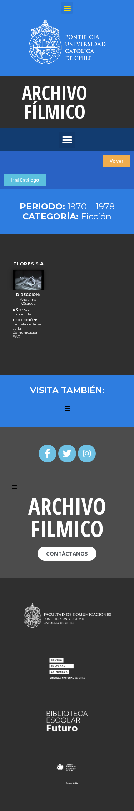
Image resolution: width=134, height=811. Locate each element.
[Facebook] (47, 453)
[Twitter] (67, 453)
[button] (116, 161)
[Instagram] (87, 453)
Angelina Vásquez (28, 302)
